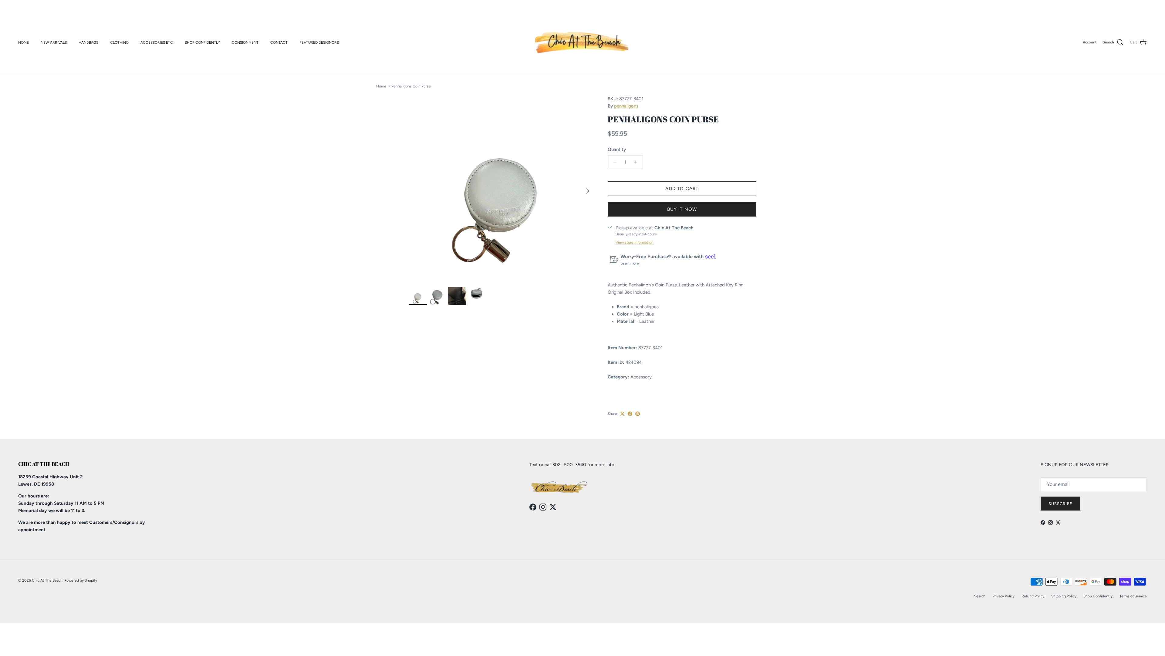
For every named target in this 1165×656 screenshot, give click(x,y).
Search (979, 596)
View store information (634, 242)
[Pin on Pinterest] (637, 414)
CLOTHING (119, 42)
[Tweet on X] (622, 414)
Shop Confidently (1098, 596)
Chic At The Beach (47, 580)
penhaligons (626, 106)
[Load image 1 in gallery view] (501, 188)
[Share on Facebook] (630, 414)
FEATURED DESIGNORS (319, 42)
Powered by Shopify (80, 580)
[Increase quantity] (637, 162)
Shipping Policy (1063, 596)
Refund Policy (1032, 596)
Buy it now (682, 209)
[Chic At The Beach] (582, 42)
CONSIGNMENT (245, 42)
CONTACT (279, 42)
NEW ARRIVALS (54, 42)
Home (381, 86)
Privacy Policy (1003, 596)
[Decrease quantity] (613, 162)
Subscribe (1060, 503)
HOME (23, 42)
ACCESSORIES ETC (156, 42)
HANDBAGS (88, 42)
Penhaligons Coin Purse (411, 86)
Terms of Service (1133, 596)
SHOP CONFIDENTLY (202, 42)
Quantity (617, 149)
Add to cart (681, 188)
